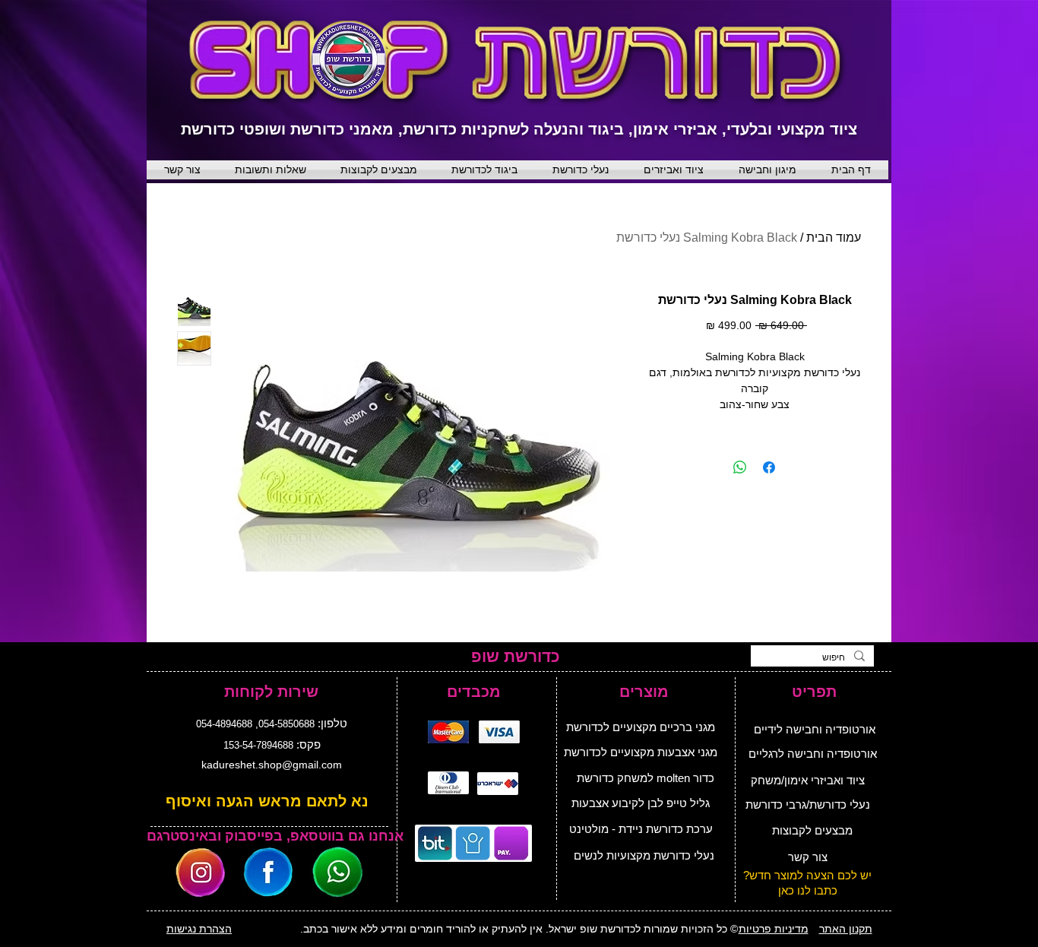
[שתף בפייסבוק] (769, 467)
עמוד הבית (833, 237)
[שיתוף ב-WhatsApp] (740, 467)
